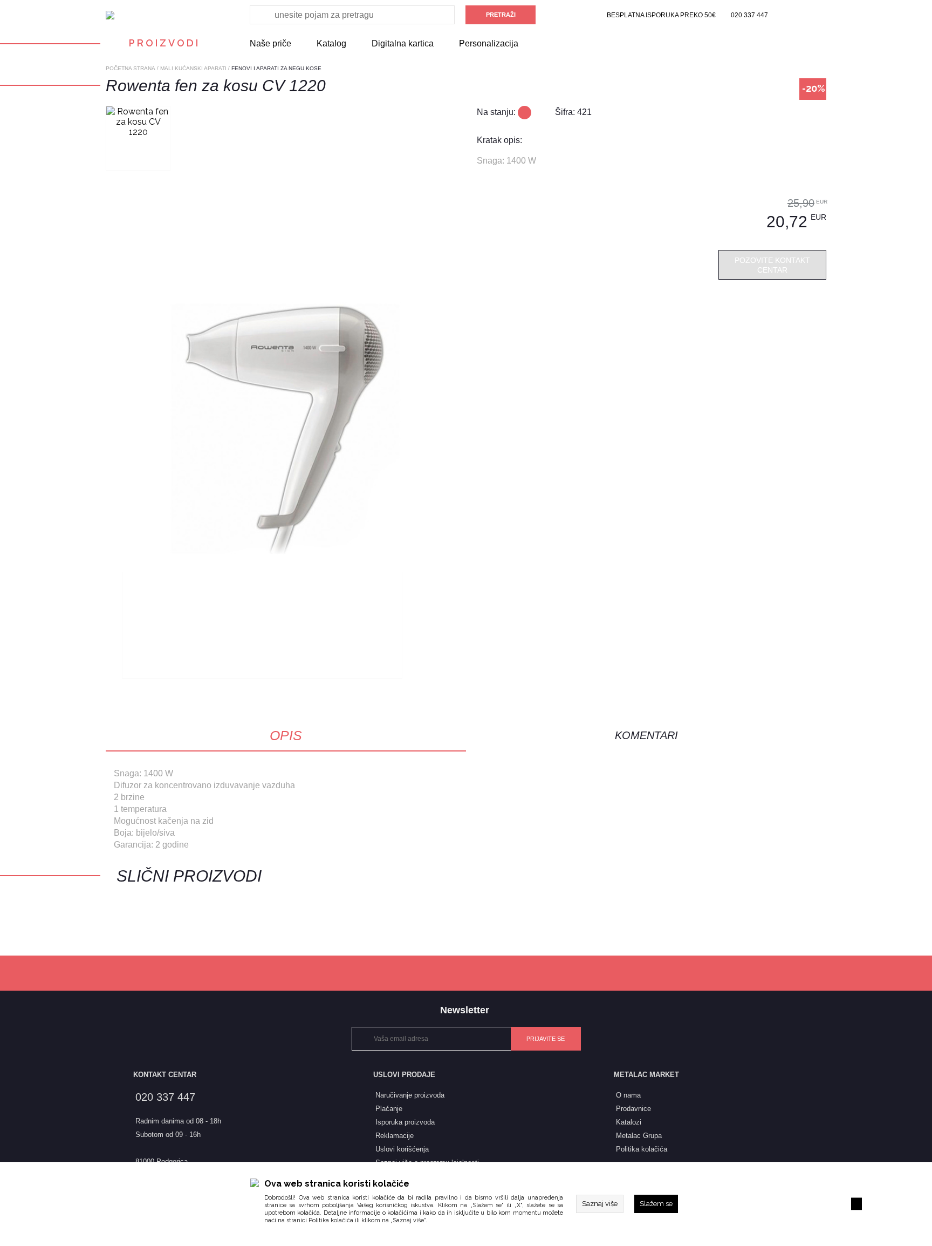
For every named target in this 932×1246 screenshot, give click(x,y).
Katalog (331, 43)
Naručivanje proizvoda (409, 1095)
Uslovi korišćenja (402, 1149)
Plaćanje (388, 1109)
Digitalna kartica (403, 43)
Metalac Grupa (639, 1136)
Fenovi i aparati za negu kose (276, 68)
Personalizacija (488, 43)
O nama (628, 1095)
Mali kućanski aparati (193, 68)
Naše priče (270, 43)
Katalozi (628, 1122)
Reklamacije (394, 1136)
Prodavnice (633, 1109)
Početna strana (130, 68)
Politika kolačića (331, 1220)
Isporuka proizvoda (405, 1122)
